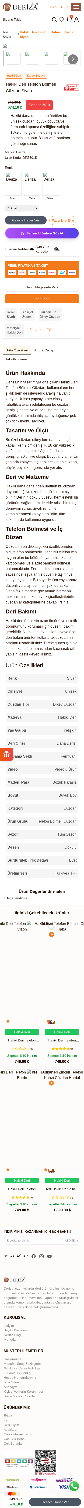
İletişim (9, 1325)
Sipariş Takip (12, 19)
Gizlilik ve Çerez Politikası (22, 1368)
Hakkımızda (12, 1359)
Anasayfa (11, 1387)
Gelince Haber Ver (55, 1502)
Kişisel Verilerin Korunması (23, 1391)
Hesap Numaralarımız (20, 1377)
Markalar (10, 1339)
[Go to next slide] (73, 59)
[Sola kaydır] (11, 53)
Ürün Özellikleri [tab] (17, 350)
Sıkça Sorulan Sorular (20, 1396)
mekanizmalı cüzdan (23, 597)
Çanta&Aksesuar (16, 1434)
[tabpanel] (42, 623)
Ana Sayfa (7, 34)
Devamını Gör (41, 330)
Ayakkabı (10, 1429)
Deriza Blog (12, 1335)
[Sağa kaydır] (71, 186)
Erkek (8, 1415)
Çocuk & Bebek (15, 1439)
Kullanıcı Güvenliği (17, 1373)
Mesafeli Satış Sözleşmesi (23, 1363)
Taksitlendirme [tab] (16, 359)
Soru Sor (42, 299)
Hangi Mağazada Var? (42, 287)
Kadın (8, 1420)
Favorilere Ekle (63, 220)
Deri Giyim (11, 1425)
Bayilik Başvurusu (17, 1330)
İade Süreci (12, 1382)
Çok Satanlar (13, 1443)
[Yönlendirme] (20, 7)
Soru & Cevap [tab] (44, 350)
